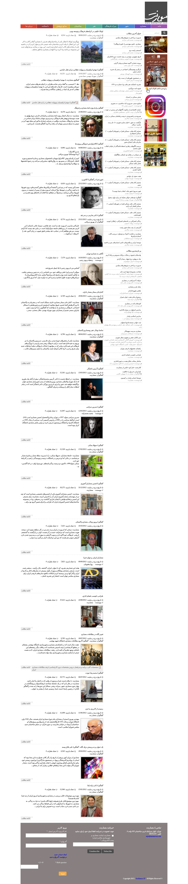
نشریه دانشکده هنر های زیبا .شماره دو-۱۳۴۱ (126, 84)
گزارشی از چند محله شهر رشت (130, 227)
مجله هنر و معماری (134, 287)
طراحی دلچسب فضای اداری (131, 355)
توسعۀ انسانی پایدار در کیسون (131, 378)
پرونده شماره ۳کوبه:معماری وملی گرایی (127, 63)
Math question (61, 862)
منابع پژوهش (61, 26)
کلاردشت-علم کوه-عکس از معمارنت (128, 367)
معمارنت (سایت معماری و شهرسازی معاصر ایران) (100, 836)
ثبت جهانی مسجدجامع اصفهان (131, 322)
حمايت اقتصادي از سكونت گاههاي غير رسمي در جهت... (122, 110)
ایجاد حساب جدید (60, 855)
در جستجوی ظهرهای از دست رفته (129, 78)
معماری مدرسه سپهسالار (132, 331)
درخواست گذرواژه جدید (58, 857)
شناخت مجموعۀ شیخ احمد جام (130, 272)
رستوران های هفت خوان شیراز (130, 297)
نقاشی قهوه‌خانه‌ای (134, 291)
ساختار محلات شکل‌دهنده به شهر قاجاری (127, 361)
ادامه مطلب (25, 64)
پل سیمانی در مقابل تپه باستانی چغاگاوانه (127, 155)
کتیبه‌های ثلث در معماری (133, 303)
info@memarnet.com (153, 836)
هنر (94, 26)
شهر (127, 26)
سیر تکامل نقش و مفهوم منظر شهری (128, 337)
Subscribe (108, 851)
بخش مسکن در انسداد (133, 97)
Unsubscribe (94, 851)
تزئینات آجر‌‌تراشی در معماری (131, 280)
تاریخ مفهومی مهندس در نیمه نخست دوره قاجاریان (124, 57)
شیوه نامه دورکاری (134, 88)
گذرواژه (63, 841)
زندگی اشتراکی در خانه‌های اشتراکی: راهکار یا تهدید (124, 221)
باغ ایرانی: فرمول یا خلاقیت (131, 372)
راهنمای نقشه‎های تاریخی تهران (130, 348)
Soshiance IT (140, 879)
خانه (159, 26)
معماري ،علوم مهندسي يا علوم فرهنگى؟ (127, 44)
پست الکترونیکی (107, 840)
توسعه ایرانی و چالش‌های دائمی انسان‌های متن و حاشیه (122, 242)
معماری (143, 26)
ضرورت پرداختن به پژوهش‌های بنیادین (128, 38)
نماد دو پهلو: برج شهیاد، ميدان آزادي (129, 259)
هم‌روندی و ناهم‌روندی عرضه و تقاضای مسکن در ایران (123, 116)
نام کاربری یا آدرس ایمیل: (57, 831)
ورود (63, 873)
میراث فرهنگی (110, 26)
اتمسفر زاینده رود (135, 50)
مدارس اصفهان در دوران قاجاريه (130, 310)
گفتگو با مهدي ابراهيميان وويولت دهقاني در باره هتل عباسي (53, 102)
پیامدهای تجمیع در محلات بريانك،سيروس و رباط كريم (123, 255)
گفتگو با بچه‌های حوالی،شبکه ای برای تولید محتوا (124, 197)
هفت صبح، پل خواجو (134, 176)
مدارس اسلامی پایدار (134, 316)
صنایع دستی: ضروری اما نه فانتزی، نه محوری (126, 103)
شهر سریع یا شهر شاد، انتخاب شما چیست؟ (126, 191)
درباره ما (29, 26)
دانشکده (45, 26)
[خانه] (156, 13)
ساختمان (78, 26)
